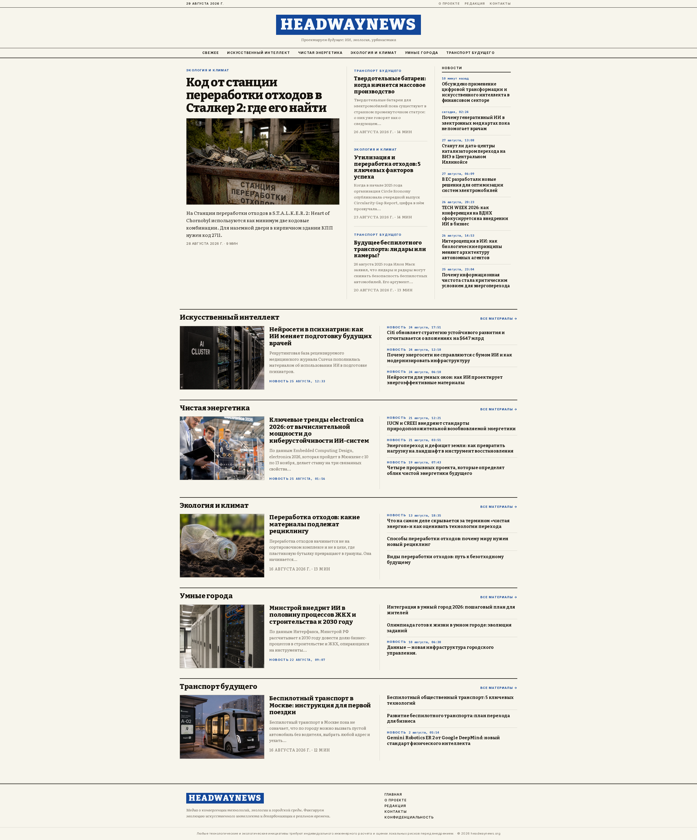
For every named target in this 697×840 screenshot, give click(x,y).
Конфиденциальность (409, 817)
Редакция (475, 3)
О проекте (449, 3)
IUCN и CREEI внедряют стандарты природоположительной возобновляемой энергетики (451, 426)
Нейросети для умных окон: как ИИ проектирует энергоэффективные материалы (445, 380)
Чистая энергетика (320, 53)
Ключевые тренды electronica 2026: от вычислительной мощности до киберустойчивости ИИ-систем (319, 430)
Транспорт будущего (470, 53)
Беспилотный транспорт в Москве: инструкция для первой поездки (320, 705)
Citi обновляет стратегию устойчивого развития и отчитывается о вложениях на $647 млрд (446, 335)
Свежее (210, 53)
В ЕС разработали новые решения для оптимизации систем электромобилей (472, 185)
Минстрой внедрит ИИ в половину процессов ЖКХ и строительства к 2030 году (312, 614)
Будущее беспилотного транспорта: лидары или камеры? (390, 249)
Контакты (500, 3)
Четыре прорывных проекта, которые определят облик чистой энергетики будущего (446, 470)
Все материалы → (498, 318)
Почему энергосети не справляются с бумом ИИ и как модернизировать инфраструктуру (449, 357)
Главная (393, 794)
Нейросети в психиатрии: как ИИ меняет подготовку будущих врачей (320, 336)
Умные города (421, 53)
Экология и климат (373, 53)
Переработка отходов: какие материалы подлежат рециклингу (314, 524)
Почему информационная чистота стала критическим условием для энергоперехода (476, 280)
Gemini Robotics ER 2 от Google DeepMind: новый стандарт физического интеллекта (443, 740)
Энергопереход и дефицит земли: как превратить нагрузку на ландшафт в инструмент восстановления (450, 448)
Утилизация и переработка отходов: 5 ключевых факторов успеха (387, 167)
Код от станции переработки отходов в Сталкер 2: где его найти (256, 95)
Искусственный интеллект (258, 53)
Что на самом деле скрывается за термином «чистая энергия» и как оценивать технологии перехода (448, 523)
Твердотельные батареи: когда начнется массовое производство (390, 84)
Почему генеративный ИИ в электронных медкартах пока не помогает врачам (476, 123)
